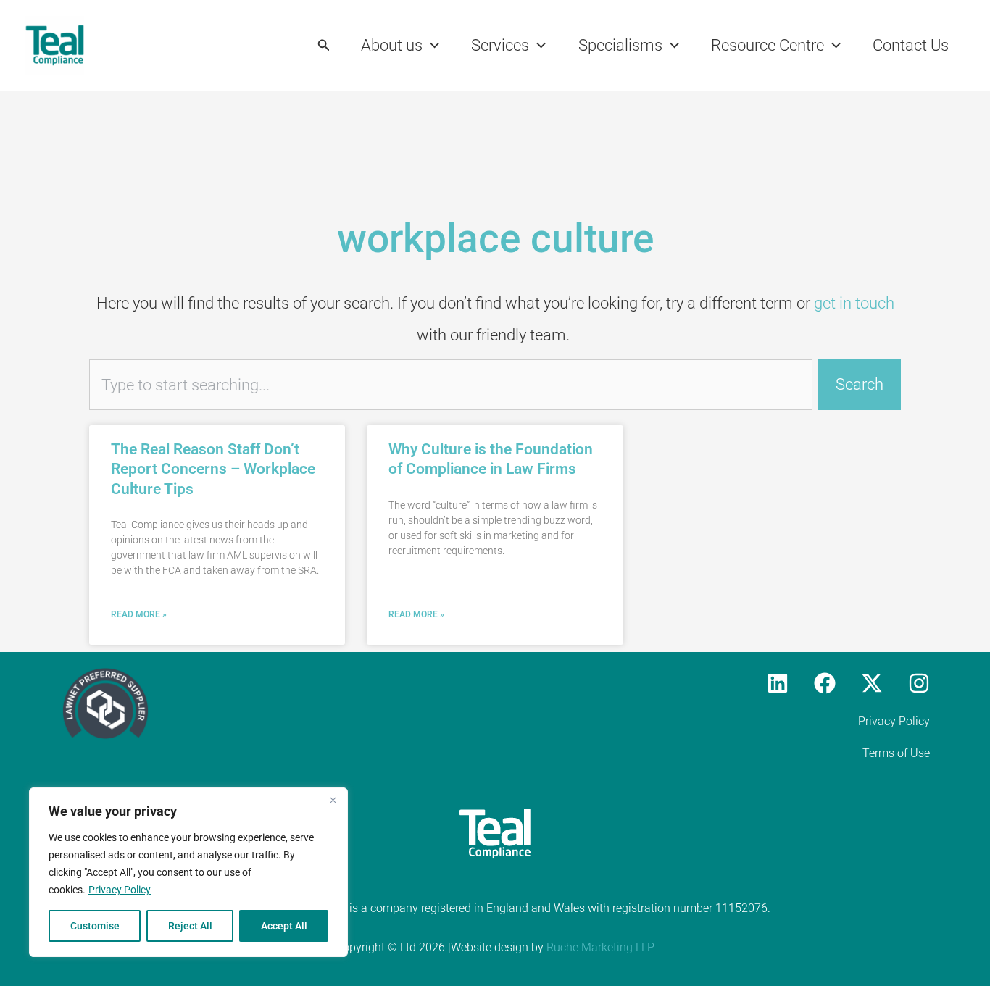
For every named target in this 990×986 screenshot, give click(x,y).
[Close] (332, 800)
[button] (323, 45)
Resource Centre (767, 45)
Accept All (284, 926)
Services (500, 45)
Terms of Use (896, 753)
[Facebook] (825, 683)
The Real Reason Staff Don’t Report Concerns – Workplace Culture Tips (213, 469)
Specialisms (620, 45)
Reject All (190, 926)
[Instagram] (919, 683)
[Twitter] (872, 683)
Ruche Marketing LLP (600, 947)
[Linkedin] (778, 683)
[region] (188, 872)
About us (392, 45)
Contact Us (911, 45)
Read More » (139, 614)
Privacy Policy (119, 889)
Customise (95, 926)
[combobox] (450, 384)
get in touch (854, 303)
